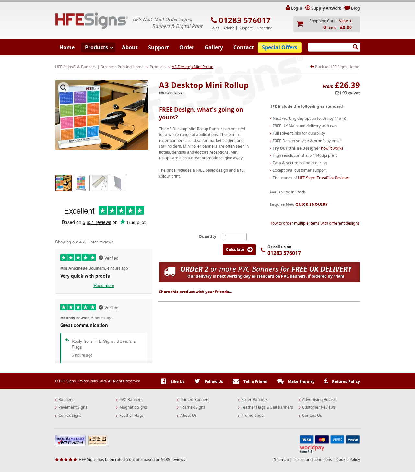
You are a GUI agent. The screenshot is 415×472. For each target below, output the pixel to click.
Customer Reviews (319, 407)
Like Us (177, 381)
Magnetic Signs (133, 407)
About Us (188, 415)
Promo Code (252, 415)
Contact (243, 47)
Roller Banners (254, 399)
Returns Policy (345, 381)
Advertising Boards (319, 399)
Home (67, 47)
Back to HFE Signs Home (336, 67)
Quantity (207, 236)
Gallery (214, 47)
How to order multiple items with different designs (314, 223)
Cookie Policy (348, 459)
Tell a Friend (255, 381)
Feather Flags (131, 415)
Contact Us (312, 415)
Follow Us (213, 381)
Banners (66, 399)
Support (158, 47)
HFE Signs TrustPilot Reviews (324, 177)
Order (186, 47)
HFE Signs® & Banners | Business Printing (91, 20)
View (343, 21)
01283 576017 (245, 20)
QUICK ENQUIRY (311, 204)
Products (96, 47)
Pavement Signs (72, 407)
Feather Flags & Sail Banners (267, 407)
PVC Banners (131, 399)
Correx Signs (69, 415)
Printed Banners (194, 399)
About (130, 47)
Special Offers (279, 47)
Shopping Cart (322, 21)
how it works (332, 148)
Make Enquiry (300, 381)
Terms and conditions (312, 459)
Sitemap (281, 459)
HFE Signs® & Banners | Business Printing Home (99, 66)
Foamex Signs (192, 407)
